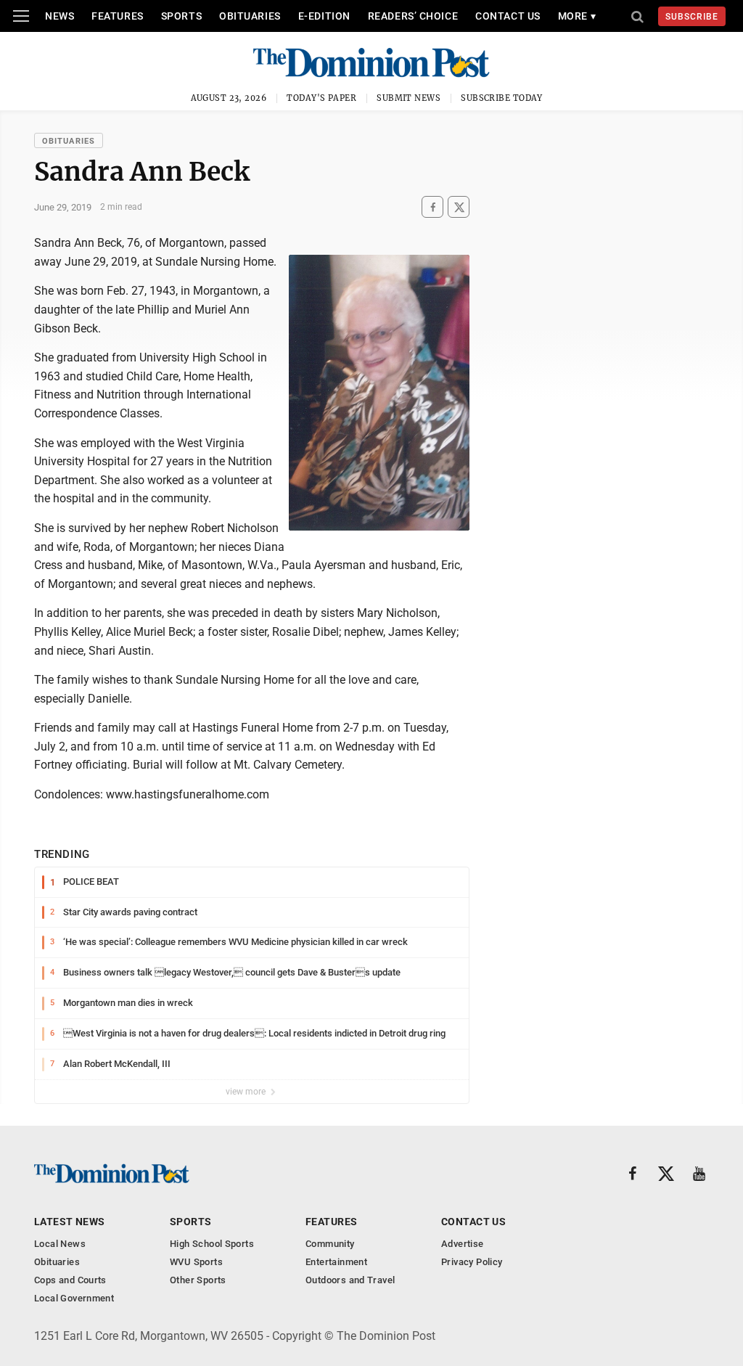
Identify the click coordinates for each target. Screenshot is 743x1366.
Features (117, 16)
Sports (181, 16)
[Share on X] (458, 207)
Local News (60, 1243)
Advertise (462, 1243)
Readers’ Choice (413, 16)
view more (247, 1092)
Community (330, 1243)
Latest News (69, 1221)
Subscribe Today (502, 98)
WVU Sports (196, 1261)
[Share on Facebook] (432, 207)
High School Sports (212, 1243)
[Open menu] (21, 16)
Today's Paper (321, 98)
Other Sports (198, 1280)
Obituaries (250, 16)
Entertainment (336, 1261)
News (59, 16)
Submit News (408, 98)
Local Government (74, 1298)
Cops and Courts (70, 1280)
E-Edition (324, 16)
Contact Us (508, 16)
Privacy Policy (471, 1261)
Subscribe (691, 17)
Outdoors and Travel (350, 1280)
